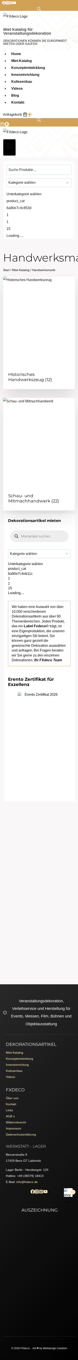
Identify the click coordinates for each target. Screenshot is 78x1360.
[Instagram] (7, 3)
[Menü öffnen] (9, 147)
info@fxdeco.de (27, 1182)
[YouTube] (14, 3)
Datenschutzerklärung (21, 1134)
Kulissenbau (21, 81)
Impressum (13, 1128)
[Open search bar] (39, 9)
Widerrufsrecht (16, 1122)
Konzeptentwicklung (28, 68)
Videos (17, 88)
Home (16, 54)
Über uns (12, 1098)
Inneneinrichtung (25, 74)
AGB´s (10, 1116)
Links (9, 1110)
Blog (15, 95)
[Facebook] (4, 3)
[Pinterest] (11, 3)
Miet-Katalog (21, 61)
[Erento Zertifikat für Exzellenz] (39, 714)
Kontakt (17, 102)
